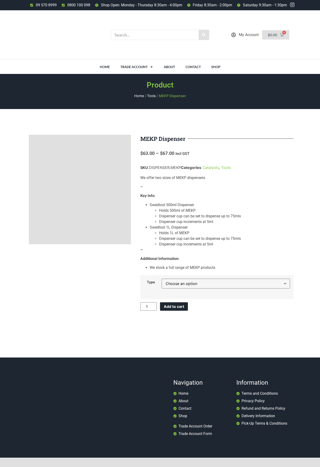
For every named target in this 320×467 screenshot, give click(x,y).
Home (105, 67)
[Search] (204, 35)
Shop (215, 67)
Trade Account (134, 67)
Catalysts (210, 167)
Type (151, 282)
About (169, 67)
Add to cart (174, 306)
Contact (193, 67)
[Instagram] (292, 4)
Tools (151, 96)
